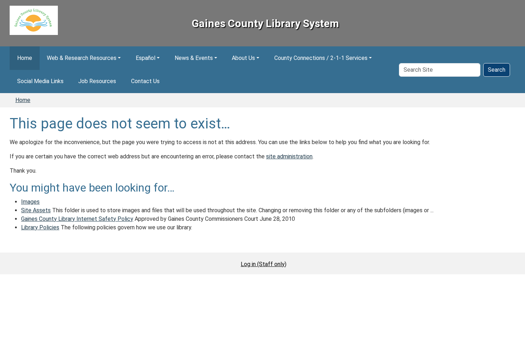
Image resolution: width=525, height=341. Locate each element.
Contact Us (145, 81)
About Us (243, 58)
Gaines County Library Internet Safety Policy (77, 218)
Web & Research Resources (81, 58)
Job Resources (97, 81)
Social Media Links (40, 81)
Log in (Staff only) (263, 264)
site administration (289, 156)
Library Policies (40, 227)
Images (30, 201)
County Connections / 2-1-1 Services (321, 58)
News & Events (194, 58)
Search (496, 69)
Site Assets (36, 210)
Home (24, 58)
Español (145, 58)
